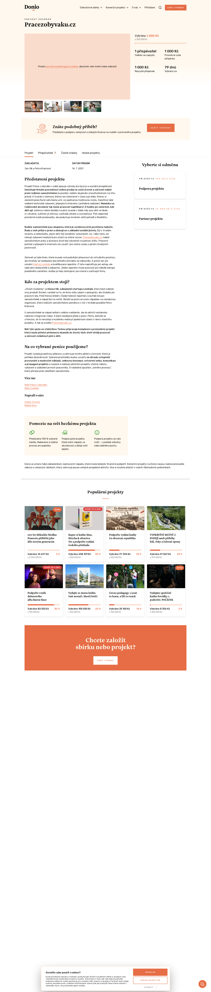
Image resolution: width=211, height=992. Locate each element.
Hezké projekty (91, 153)
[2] (53, 106)
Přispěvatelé (47, 153)
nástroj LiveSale (41, 264)
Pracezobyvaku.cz (92, 237)
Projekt (29, 153)
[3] (73, 106)
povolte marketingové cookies (62, 66)
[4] (92, 106)
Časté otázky (69, 153)
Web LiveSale (32, 388)
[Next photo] (126, 66)
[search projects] (160, 7)
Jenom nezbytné (150, 980)
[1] (34, 106)
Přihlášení (150, 7)
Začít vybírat (175, 8)
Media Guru (31, 405)
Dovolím (150, 972)
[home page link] (32, 7)
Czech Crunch (32, 402)
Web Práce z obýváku (36, 384)
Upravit (149, 987)
